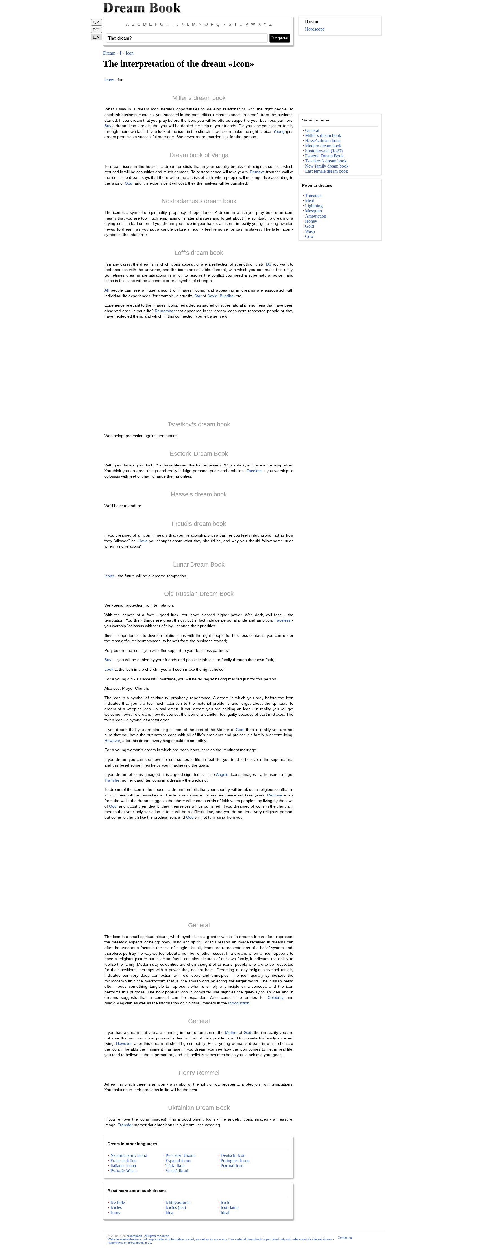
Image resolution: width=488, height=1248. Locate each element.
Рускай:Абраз (123, 1170)
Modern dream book (323, 145)
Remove (257, 172)
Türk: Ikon (175, 1165)
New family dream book (326, 166)
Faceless (254, 470)
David (212, 296)
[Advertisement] (198, 369)
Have (143, 541)
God (128, 183)
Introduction (238, 1003)
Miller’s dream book (199, 97)
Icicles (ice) (175, 1207)
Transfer (111, 780)
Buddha (227, 296)
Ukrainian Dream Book (199, 1107)
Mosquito (313, 211)
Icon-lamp (230, 1207)
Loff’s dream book (199, 252)
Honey (311, 221)
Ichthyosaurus (177, 1202)
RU (96, 29)
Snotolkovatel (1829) (324, 150)
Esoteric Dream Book (199, 453)
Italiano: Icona (123, 1165)
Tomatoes (313, 195)
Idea (169, 1212)
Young (279, 131)
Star (198, 296)
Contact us (345, 1237)
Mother (231, 1032)
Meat (309, 200)
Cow (309, 236)
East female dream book (326, 171)
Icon (130, 53)
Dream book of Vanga (198, 155)
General (199, 925)
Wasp (310, 231)
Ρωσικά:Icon (232, 1165)
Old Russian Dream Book (199, 593)
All (106, 290)
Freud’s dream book (199, 523)
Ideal (225, 1212)
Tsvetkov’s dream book (199, 424)
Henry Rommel (198, 1072)
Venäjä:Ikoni (176, 1170)
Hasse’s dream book (199, 494)
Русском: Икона (180, 1155)
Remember (165, 311)
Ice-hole (117, 1202)
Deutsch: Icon (233, 1155)
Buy (107, 125)
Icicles (116, 1207)
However (112, 740)
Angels (222, 774)
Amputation (315, 216)
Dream (109, 53)
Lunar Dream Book (199, 564)
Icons (109, 79)
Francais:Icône (123, 1160)
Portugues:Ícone (235, 1160)
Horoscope (314, 29)
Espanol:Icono (178, 1160)
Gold (309, 226)
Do (268, 264)
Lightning (314, 205)
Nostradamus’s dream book (199, 201)
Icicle (225, 1202)
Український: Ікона (128, 1155)
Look (108, 669)
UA (96, 22)
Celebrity (276, 997)
